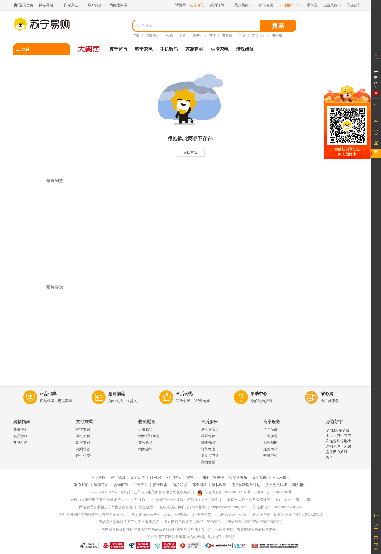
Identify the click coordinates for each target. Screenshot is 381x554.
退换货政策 (210, 429)
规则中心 (270, 456)
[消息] (376, 104)
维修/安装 (208, 442)
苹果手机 (259, 35)
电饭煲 (277, 35)
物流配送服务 (149, 436)
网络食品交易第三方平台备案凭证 (106, 507)
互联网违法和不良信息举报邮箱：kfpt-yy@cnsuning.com (203, 507)
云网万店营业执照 (232, 514)
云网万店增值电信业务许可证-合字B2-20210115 (108, 500)
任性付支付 (85, 456)
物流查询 (145, 449)
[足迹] (376, 132)
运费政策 (145, 429)
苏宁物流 (174, 477)
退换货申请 (210, 456)
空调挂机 (153, 35)
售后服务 (209, 421)
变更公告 (204, 514)
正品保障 (48, 393)
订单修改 (208, 449)
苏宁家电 (144, 49)
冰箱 (169, 35)
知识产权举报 (213, 477)
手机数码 (169, 49)
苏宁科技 (98, 477)
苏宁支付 (83, 429)
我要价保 (208, 436)
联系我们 (81, 485)
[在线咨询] (376, 515)
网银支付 (83, 436)
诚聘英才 (101, 485)
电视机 (227, 35)
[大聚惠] (89, 49)
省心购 (327, 393)
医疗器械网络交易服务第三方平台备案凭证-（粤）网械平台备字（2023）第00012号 (125, 514)
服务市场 (270, 449)
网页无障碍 (118, 5)
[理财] (376, 121)
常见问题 (20, 442)
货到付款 (83, 449)
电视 (212, 35)
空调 (136, 35)
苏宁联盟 (160, 485)
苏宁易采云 (281, 477)
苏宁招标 (199, 485)
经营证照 (146, 507)
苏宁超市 (118, 49)
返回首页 (190, 152)
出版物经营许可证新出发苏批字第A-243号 (184, 500)
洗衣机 (197, 35)
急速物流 (116, 393)
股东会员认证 (276, 485)
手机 (182, 35)
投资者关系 (238, 477)
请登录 (180, 5)
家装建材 (194, 49)
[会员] (376, 57)
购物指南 (21, 421)
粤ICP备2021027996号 (274, 492)
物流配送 (146, 421)
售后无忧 (184, 393)
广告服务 (270, 436)
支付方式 (84, 421)
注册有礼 (197, 5)
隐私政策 (219, 485)
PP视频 (155, 477)
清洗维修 (245, 49)
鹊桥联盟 (180, 485)
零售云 (191, 477)
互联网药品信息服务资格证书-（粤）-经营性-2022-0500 (267, 500)
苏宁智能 (259, 477)
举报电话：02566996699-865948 (277, 507)
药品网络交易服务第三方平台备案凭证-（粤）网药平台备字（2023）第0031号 (160, 522)
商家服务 (271, 421)
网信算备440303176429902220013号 (255, 522)
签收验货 (145, 442)
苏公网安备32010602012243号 (227, 492)
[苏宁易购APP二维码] (376, 536)
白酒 (242, 35)
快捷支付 (83, 442)
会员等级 (20, 436)
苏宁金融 (118, 477)
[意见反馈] (376, 525)
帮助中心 (259, 393)
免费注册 (20, 429)
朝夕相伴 (299, 485)
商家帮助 (270, 442)
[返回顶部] (376, 546)
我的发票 (208, 462)
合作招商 (270, 429)
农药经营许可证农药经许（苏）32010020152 (287, 514)
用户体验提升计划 (246, 485)
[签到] (376, 142)
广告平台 (140, 485)
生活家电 (220, 49)
